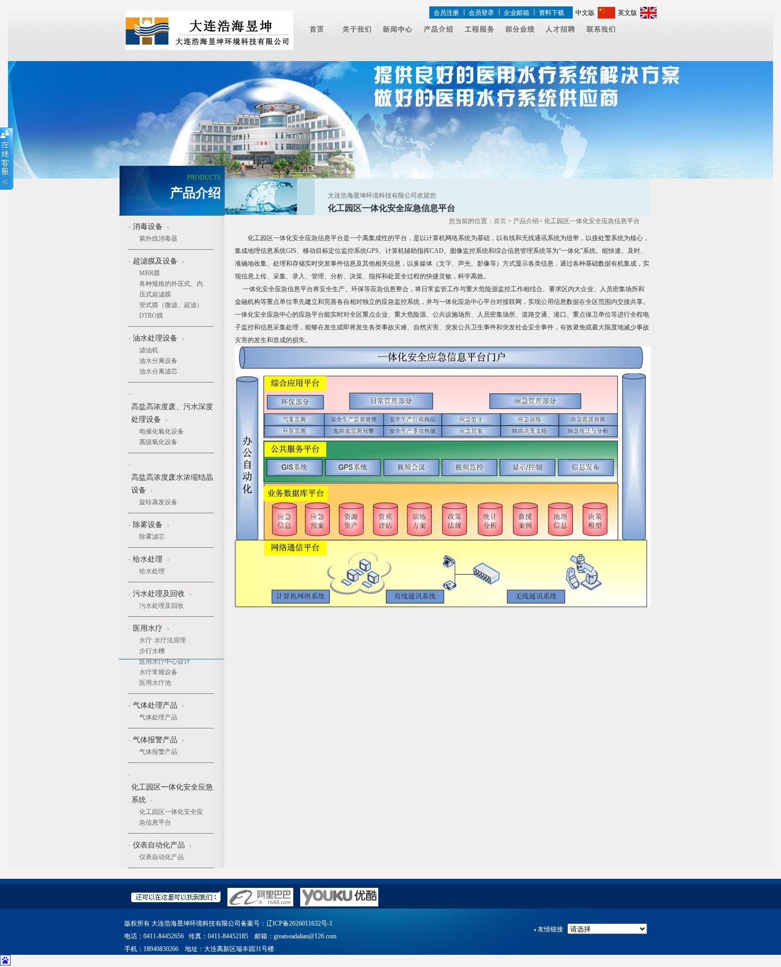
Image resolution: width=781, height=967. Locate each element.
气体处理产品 (158, 717)
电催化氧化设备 (161, 431)
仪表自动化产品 (161, 857)
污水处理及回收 (161, 605)
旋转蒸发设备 (158, 502)
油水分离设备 (158, 360)
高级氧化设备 (158, 442)
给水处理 (152, 571)
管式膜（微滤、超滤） (171, 305)
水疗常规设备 (158, 672)
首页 (500, 221)
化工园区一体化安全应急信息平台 (171, 817)
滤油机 (148, 350)
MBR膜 (149, 273)
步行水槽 (152, 651)
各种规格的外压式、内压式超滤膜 (171, 289)
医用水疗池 (155, 682)
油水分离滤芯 (158, 371)
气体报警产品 (158, 752)
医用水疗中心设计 (164, 661)
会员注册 (446, 12)
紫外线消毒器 (158, 238)
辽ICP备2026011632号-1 (299, 923)
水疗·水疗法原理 (162, 640)
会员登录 (481, 12)
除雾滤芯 (152, 536)
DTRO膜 (151, 315)
